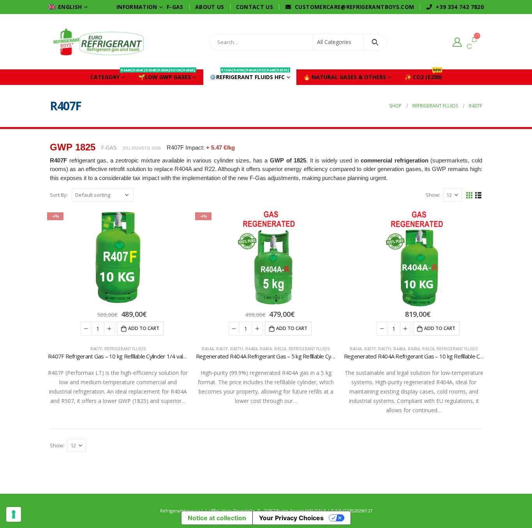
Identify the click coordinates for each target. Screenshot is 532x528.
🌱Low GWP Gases (164, 75)
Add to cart (143, 328)
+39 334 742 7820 (460, 7)
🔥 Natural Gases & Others (344, 77)
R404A (208, 348)
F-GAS (175, 7)
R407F (96, 348)
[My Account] (457, 42)
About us (209, 7)
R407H (236, 348)
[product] (414, 258)
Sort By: (59, 194)
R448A (251, 348)
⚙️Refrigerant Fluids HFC (249, 75)
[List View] (478, 194)
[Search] (375, 42)
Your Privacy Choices (291, 518)
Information (136, 7)
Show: (433, 194)
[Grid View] (469, 194)
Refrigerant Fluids (125, 348)
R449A (266, 348)
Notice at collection (217, 518)
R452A (280, 348)
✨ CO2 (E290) (423, 75)
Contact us (254, 7)
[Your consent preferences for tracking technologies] (13, 514)
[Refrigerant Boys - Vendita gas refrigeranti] (98, 42)
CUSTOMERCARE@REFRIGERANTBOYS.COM (354, 7)
